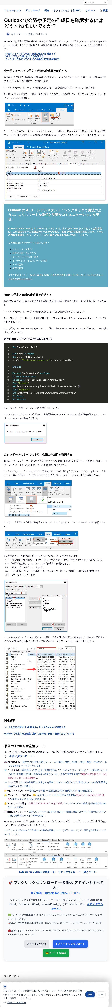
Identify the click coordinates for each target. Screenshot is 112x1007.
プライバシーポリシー (16, 1002)
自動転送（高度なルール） (46, 774)
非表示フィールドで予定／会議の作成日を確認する (30, 53)
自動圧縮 (87, 790)
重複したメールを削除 (89, 782)
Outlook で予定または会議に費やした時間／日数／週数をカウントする (39, 733)
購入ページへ (91, 864)
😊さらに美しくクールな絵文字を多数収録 (54, 795)
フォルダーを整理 (21, 786)
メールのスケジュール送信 (72, 770)
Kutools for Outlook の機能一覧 (37, 864)
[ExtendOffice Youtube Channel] (19, 975)
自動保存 (59, 790)
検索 (105, 10)
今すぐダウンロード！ (22, 756)
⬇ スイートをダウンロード (70, 936)
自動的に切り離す (73, 790)
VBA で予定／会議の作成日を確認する (24, 56)
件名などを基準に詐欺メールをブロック (58, 782)
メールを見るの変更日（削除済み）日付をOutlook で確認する (35, 727)
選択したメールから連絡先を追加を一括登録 (50, 811)
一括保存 (30, 790)
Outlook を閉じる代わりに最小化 (27, 799)
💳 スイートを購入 (56, 945)
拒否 (101, 994)
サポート (90, 10)
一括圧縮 (50, 790)
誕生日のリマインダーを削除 (29, 815)
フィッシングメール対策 (75, 803)
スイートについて (37, 936)
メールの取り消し (28, 782)
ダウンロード (32, 10)
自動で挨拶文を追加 (70, 774)
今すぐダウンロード (69, 864)
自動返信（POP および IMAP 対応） (40, 770)
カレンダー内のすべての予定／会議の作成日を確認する (32, 59)
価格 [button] (46, 10)
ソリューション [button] (12, 10)
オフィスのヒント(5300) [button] (67, 10)
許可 (90, 994)
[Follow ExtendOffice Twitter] (12, 975)
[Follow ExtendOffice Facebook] (6, 975)
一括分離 (40, 790)
